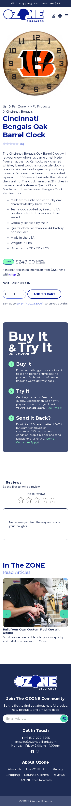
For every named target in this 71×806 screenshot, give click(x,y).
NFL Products (40, 106)
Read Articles (17, 572)
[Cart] (60, 16)
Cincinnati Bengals (19, 111)
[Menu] (66, 16)
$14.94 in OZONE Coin (30, 303)
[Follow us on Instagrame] (37, 751)
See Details (54, 407)
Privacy (58, 769)
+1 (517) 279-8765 (37, 738)
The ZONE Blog (37, 769)
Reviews (58, 775)
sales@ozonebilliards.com (38, 741)
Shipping (13, 775)
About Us (14, 769)
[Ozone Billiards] (24, 16)
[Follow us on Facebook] (32, 751)
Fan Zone (19, 106)
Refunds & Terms (36, 775)
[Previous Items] (7, 614)
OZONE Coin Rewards (35, 780)
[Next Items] (64, 614)
